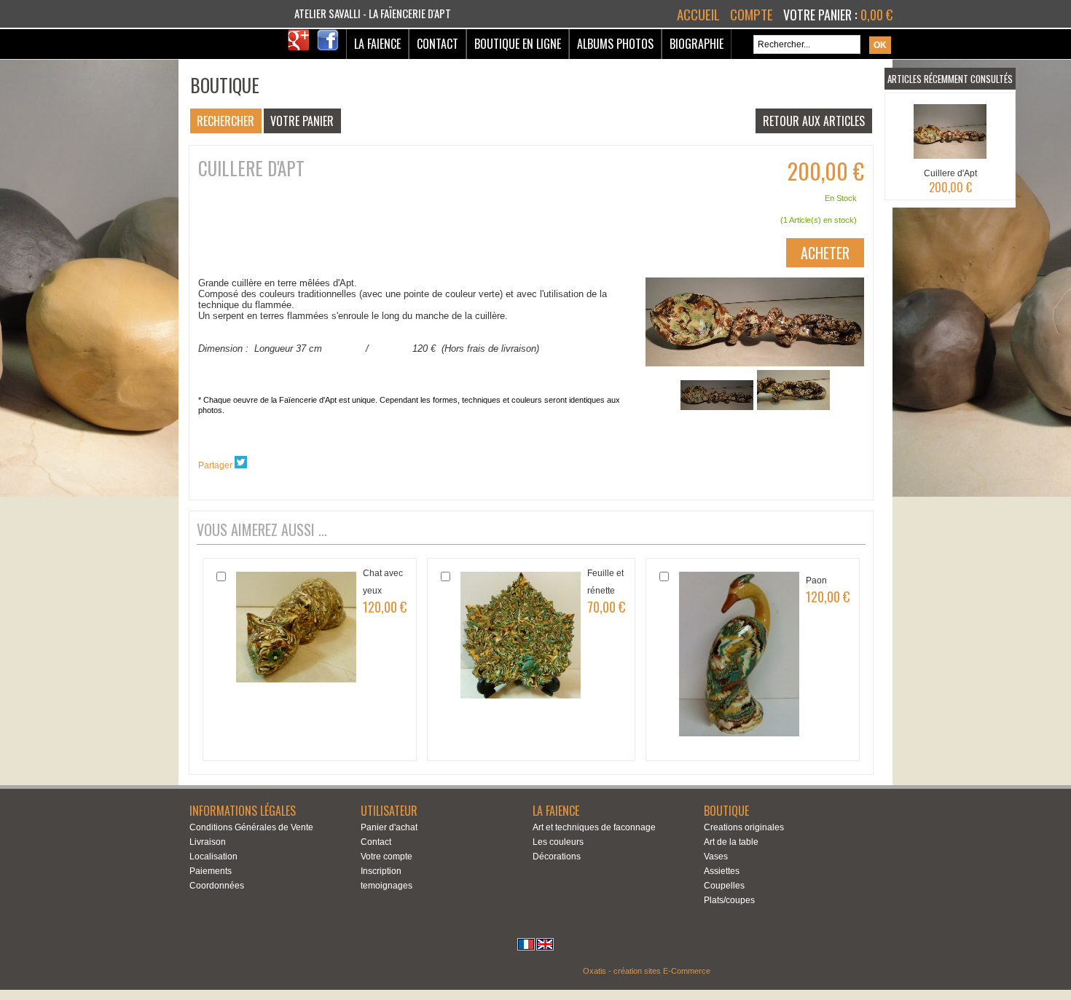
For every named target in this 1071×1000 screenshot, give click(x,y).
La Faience (377, 43)
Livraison (207, 842)
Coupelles (724, 886)
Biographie (696, 43)
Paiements (210, 871)
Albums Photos (615, 43)
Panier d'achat (389, 827)
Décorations (557, 856)
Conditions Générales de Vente (251, 827)
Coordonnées (216, 886)
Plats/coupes (729, 900)
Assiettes (722, 871)
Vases (716, 856)
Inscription (381, 871)
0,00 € (876, 14)
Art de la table (731, 842)
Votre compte (386, 856)
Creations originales (744, 827)
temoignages (386, 886)
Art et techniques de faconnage (594, 827)
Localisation (213, 856)
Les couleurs (558, 842)
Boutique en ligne (517, 43)
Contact (437, 43)
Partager (215, 465)
